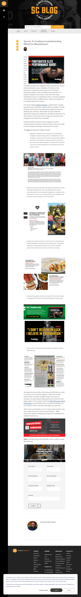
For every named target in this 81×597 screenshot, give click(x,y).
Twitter (68, 562)
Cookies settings (43, 590)
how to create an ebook (57, 439)
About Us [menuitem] (36, 553)
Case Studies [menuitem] (37, 564)
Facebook (68, 555)
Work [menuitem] (35, 562)
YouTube (68, 560)
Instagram (68, 558)
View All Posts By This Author (48, 522)
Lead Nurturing (33, 439)
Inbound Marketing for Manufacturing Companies (60, 563)
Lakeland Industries (41, 105)
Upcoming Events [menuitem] (36, 557)
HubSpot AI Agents (60, 559)
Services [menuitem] (36, 560)
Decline (69, 590)
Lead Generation (44, 439)
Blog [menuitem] (35, 569)
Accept (56, 590)
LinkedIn (68, 553)
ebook (28, 130)
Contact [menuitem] (36, 571)
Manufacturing (28, 441)
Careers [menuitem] (36, 567)
